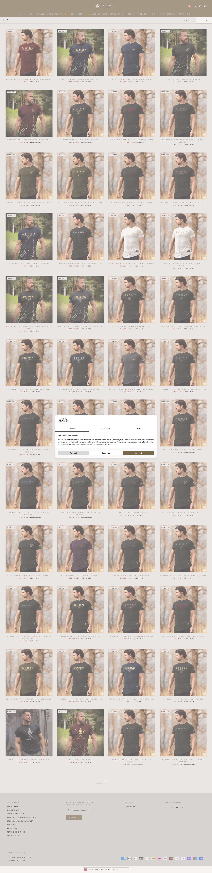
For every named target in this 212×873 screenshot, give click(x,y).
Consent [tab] (72, 429)
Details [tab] (139, 429)
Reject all (73, 453)
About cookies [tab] (106, 429)
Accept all (138, 453)
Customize (106, 453)
